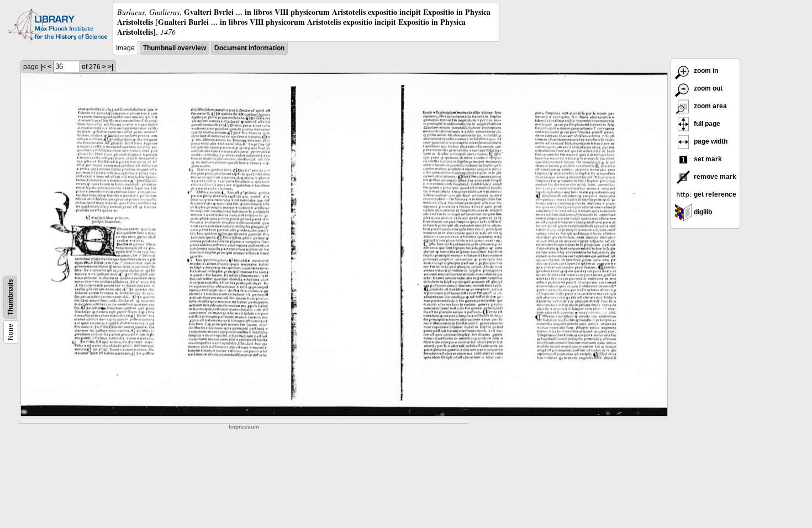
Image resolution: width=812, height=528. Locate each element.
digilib (702, 212)
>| (110, 67)
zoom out (707, 88)
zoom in (705, 71)
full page (706, 124)
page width (709, 141)
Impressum (244, 427)
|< (43, 67)
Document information (249, 48)
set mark (707, 159)
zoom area (709, 106)
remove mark (714, 177)
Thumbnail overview (174, 48)
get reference (714, 194)
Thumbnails (10, 297)
